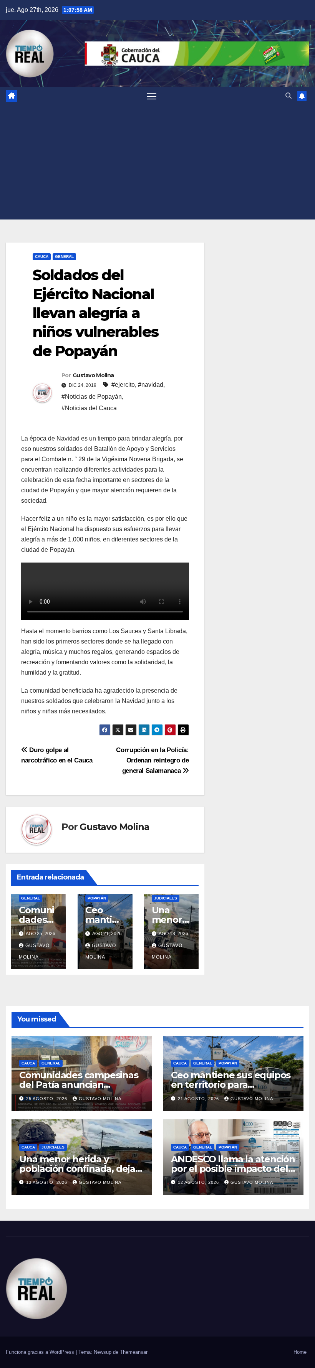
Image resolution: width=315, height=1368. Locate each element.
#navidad (150, 384)
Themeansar (134, 1352)
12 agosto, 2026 (199, 1182)
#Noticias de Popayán (91, 396)
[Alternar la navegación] (151, 96)
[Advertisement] (157, 162)
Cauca (41, 256)
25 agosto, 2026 (47, 1098)
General (64, 256)
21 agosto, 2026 (199, 1098)
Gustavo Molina (93, 375)
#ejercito (123, 384)
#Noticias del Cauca (89, 408)
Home (300, 1352)
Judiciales (165, 898)
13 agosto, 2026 (47, 1182)
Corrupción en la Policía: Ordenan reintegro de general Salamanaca (152, 760)
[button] (288, 95)
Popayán (97, 898)
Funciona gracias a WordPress (41, 1352)
